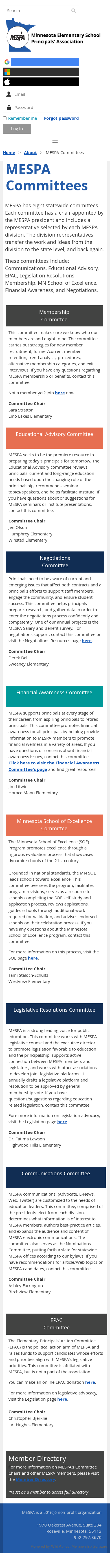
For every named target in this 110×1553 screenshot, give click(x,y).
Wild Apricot (61, 1546)
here (60, 393)
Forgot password (61, 118)
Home (9, 152)
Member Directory (35, 1479)
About (30, 152)
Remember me (22, 118)
